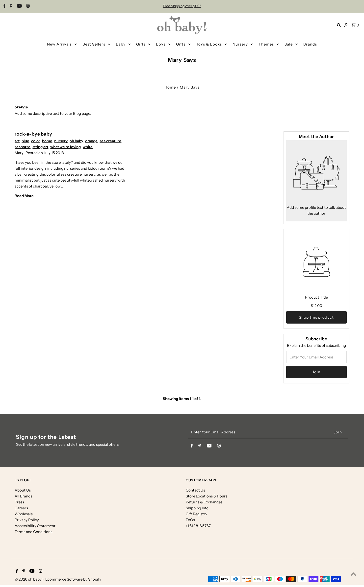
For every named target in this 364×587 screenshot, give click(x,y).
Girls (140, 44)
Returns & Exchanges (204, 502)
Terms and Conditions (33, 531)
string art (40, 146)
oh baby (76, 141)
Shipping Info (197, 508)
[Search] (339, 25)
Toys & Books (209, 44)
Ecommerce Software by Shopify (73, 579)
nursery (61, 141)
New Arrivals (59, 44)
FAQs (190, 519)
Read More (24, 195)
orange (91, 141)
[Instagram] (27, 6)
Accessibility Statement (35, 525)
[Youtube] (19, 6)
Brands (310, 44)
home (47, 141)
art (17, 141)
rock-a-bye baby (33, 134)
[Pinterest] (10, 6)
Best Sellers (93, 44)
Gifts (180, 44)
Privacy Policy (27, 519)
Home (170, 87)
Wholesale (24, 514)
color (35, 141)
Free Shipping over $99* (182, 6)
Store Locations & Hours (206, 496)
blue (25, 141)
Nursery (240, 44)
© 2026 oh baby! (29, 579)
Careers (21, 508)
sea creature (110, 141)
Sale (289, 44)
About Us (23, 490)
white (88, 146)
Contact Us (195, 490)
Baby (121, 44)
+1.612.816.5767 (198, 525)
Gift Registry (196, 514)
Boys (160, 44)
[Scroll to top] (353, 574)
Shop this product (316, 317)
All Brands (23, 496)
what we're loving (65, 146)
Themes (266, 44)
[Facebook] (3, 6)
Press (19, 502)
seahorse (22, 146)
